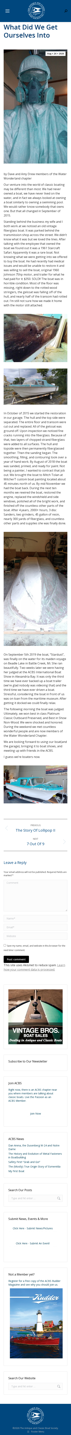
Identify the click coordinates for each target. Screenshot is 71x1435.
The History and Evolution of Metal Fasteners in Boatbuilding (35, 1155)
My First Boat (16, 1171)
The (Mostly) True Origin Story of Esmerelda (34, 1166)
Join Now (35, 1113)
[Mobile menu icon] (7, 11)
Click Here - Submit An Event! (33, 1243)
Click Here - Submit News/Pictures (33, 1228)
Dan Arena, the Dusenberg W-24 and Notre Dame (34, 1147)
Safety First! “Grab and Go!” (24, 1162)
